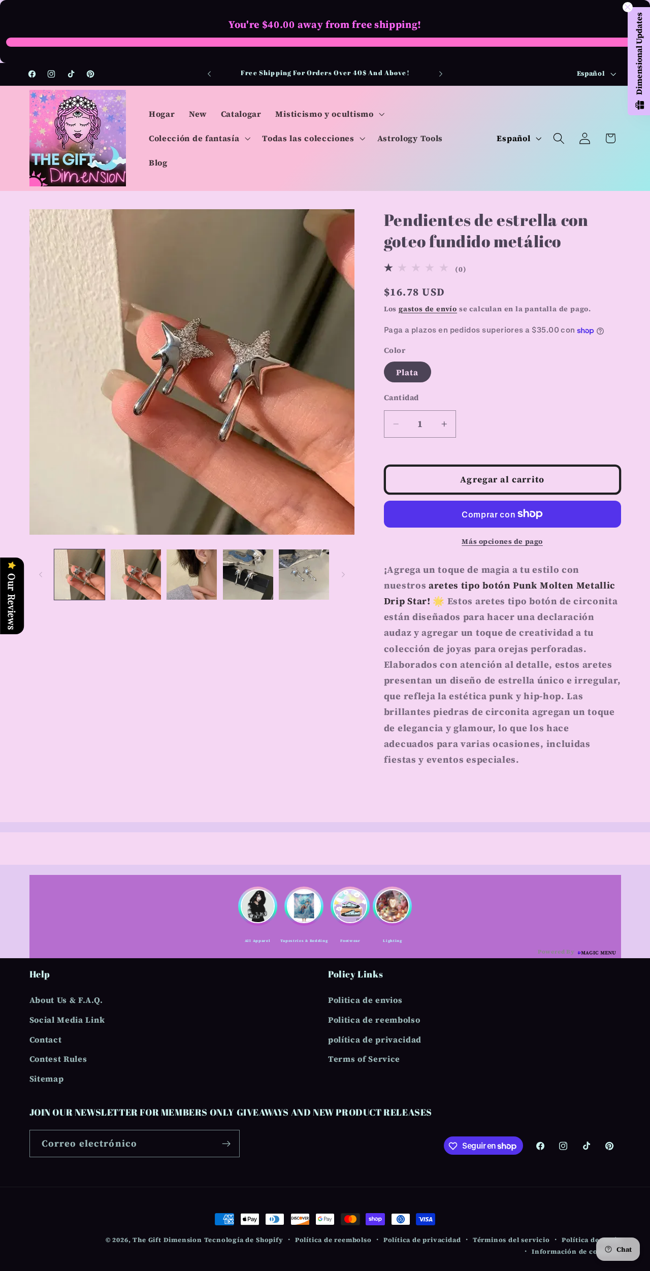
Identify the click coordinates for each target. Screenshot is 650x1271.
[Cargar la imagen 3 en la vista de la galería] (192, 574)
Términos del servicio (511, 1239)
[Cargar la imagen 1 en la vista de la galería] (79, 574)
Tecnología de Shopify (243, 1239)
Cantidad (401, 398)
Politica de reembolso (374, 1019)
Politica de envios (365, 999)
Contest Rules (58, 1059)
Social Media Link (67, 1019)
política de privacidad (374, 1039)
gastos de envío (428, 309)
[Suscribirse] (226, 1143)
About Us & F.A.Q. (66, 999)
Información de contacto (576, 1251)
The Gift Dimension (167, 1239)
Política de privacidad (422, 1239)
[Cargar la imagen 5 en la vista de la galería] (304, 574)
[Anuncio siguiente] (441, 74)
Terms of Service (364, 1059)
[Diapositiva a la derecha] (343, 574)
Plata (407, 372)
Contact (45, 1039)
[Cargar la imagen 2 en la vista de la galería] (136, 574)
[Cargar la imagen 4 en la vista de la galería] (248, 574)
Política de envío (591, 1239)
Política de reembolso (333, 1239)
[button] (329, 114)
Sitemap (46, 1078)
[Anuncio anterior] (209, 74)
